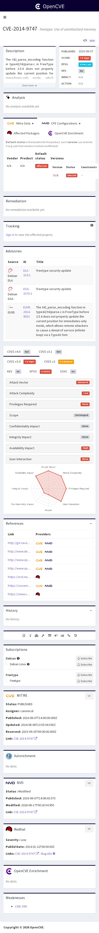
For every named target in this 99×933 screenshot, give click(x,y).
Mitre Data (23, 123)
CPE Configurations (64, 123)
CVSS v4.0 (18, 352)
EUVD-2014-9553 (27, 312)
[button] (5, 17)
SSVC (67, 371)
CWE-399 (21, 906)
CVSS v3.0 (20, 361)
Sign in (10, 235)
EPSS (40, 371)
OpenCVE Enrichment (68, 133)
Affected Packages (26, 133)
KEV (13, 371)
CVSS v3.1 (50, 352)
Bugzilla (46, 853)
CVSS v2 (58, 361)
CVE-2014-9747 (20, 28)
